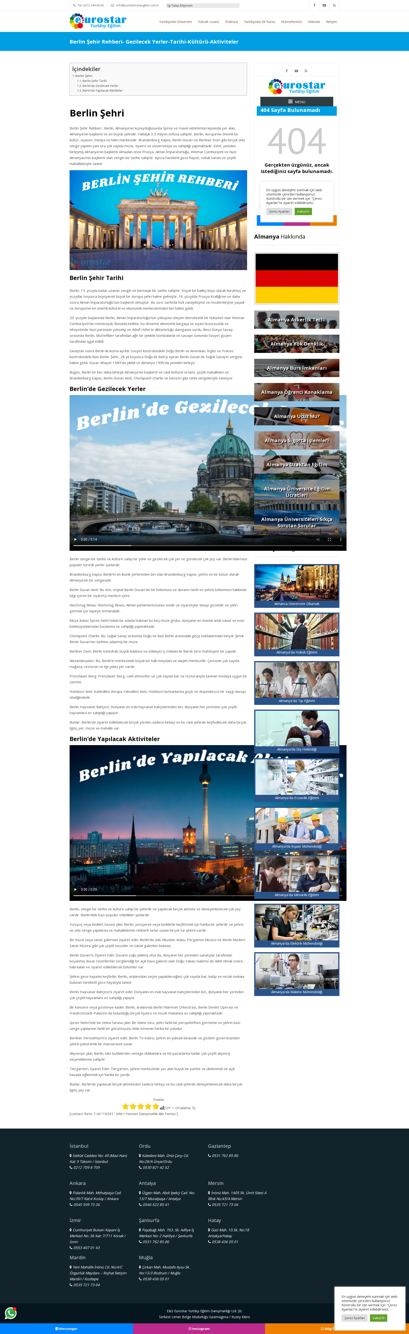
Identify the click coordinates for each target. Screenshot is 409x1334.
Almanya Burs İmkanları (297, 368)
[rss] (334, 5)
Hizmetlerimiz (291, 21)
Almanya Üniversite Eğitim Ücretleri (297, 491)
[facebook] (315, 5)
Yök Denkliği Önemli (214, 6)
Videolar (314, 21)
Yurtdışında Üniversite (175, 21)
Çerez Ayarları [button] (354, 1318)
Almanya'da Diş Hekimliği (297, 749)
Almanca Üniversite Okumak (296, 603)
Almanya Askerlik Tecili (297, 319)
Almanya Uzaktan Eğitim (297, 464)
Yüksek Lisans (208, 21)
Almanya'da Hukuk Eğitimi (296, 652)
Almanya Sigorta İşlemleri (297, 440)
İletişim (331, 21)
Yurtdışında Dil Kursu (259, 21)
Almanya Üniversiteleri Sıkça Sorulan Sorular (297, 522)
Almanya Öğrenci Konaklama (297, 392)
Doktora (231, 21)
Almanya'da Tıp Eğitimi (297, 700)
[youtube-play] (324, 5)
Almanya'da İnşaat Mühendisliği (297, 846)
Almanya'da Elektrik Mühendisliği (297, 943)
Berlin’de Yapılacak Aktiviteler (103, 91)
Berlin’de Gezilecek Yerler (100, 86)
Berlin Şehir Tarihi (95, 81)
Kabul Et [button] (378, 1318)
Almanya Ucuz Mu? (297, 416)
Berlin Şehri (84, 76)
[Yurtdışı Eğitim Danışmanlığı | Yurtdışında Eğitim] (98, 20)
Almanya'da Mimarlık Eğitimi (297, 894)
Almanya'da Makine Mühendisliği (296, 991)
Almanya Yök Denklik (297, 344)
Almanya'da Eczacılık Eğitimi (297, 797)
